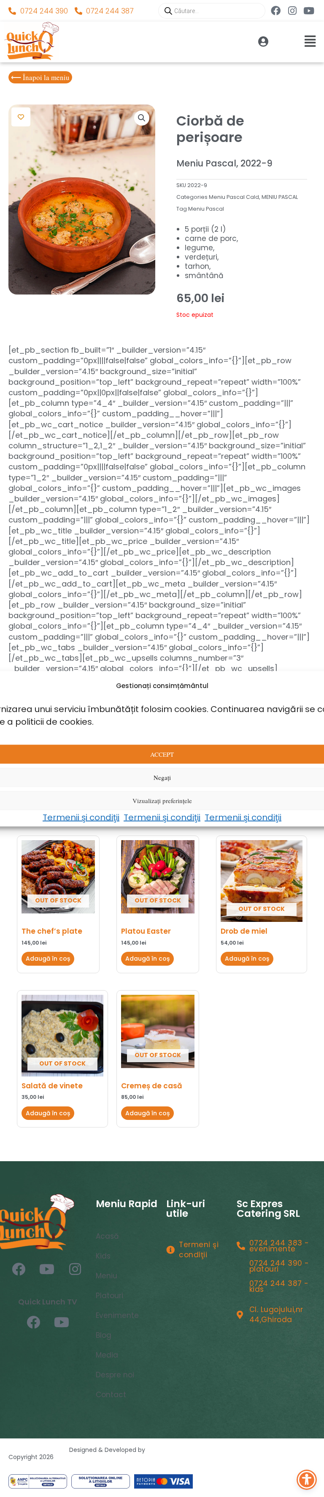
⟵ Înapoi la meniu (40, 77)
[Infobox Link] (242, 42)
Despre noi (115, 1375)
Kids (103, 1256)
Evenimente (117, 1315)
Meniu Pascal (206, 208)
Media (107, 1355)
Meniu (106, 1276)
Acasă (107, 1236)
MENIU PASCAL (280, 197)
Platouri (109, 1296)
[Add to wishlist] (20, 116)
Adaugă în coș (48, 958)
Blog (103, 1335)
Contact (111, 1395)
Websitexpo (166, 1450)
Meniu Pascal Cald (234, 197)
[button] (162, 41)
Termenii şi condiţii (81, 817)
